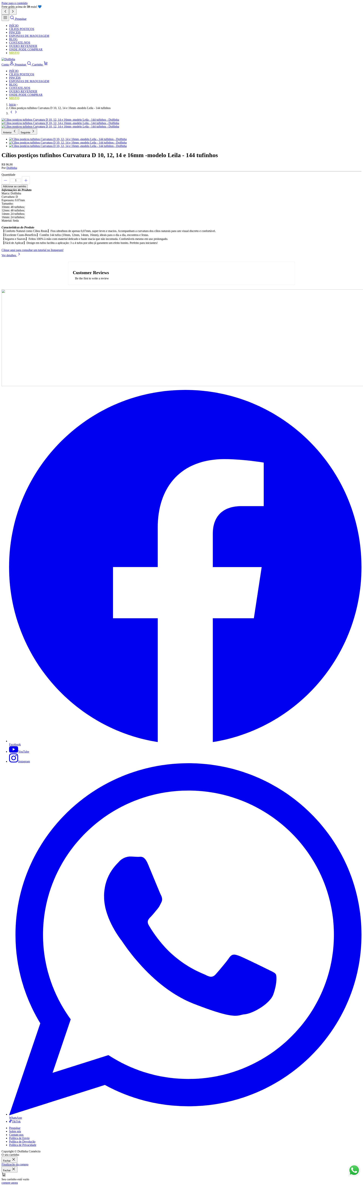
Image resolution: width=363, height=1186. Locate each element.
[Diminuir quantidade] (5, 180)
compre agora (10, 1182)
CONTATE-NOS (19, 42)
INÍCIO (14, 25)
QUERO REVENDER (23, 46)
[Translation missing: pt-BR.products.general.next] (16, 113)
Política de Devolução (22, 1141)
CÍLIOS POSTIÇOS (21, 29)
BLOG (13, 39)
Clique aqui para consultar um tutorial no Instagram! (33, 250)
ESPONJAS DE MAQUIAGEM (29, 35)
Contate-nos (16, 1134)
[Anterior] (5, 12)
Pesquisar (14, 1128)
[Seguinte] (13, 12)
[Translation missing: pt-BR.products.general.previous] (11, 113)
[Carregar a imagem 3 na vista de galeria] (181, 126)
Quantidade (8, 174)
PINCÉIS (15, 32)
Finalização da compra (15, 1164)
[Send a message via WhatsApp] (354, 1170)
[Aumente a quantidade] (26, 180)
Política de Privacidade (22, 1145)
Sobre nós (15, 1131)
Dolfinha (11, 167)
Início (12, 104)
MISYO (14, 52)
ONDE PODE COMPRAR (26, 49)
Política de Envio (19, 1138)
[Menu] (5, 18)
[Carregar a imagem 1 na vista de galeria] (181, 119)
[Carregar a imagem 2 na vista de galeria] (181, 123)
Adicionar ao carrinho (14, 186)
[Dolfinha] (8, 59)
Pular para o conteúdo (15, 3)
